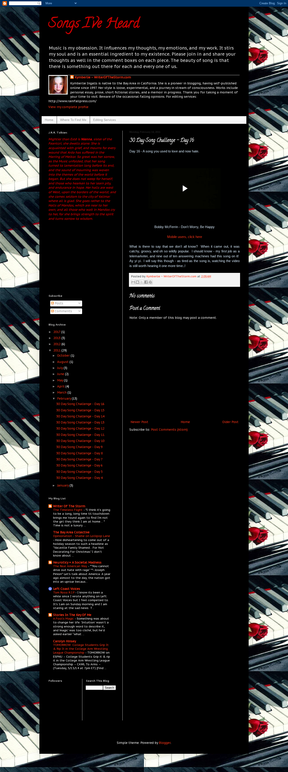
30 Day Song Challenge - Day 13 (80, 422)
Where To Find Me (73, 120)
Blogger (165, 743)
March (62, 392)
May (60, 380)
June (61, 374)
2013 (57, 338)
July (60, 368)
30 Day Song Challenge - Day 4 (79, 478)
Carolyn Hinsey (64, 641)
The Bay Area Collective (71, 532)
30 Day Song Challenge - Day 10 (80, 441)
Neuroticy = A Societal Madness (77, 562)
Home (49, 120)
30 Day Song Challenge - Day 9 (79, 447)
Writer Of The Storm (69, 506)
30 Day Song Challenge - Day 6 (79, 465)
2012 (57, 344)
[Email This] (133, 282)
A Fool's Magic (64, 618)
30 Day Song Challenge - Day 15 (80, 410)
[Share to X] (142, 282)
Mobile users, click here (184, 237)
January (63, 485)
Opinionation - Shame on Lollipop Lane (81, 536)
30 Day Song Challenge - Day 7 (79, 459)
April (61, 386)
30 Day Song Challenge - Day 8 (79, 453)
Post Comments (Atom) (169, 430)
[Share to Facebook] (146, 282)
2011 (57, 350)
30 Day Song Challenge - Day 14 (80, 416)
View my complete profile (68, 107)
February (64, 398)
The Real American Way (70, 566)
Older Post (230, 422)
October (64, 355)
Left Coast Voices (66, 589)
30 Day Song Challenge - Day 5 (79, 472)
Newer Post (139, 422)
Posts (58, 303)
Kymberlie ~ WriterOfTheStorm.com (103, 77)
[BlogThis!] (137, 282)
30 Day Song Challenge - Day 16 (80, 404)
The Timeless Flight (68, 510)
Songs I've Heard (93, 24)
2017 (57, 332)
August (63, 362)
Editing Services (104, 120)
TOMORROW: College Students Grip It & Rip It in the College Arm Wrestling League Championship (81, 649)
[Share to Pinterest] (150, 282)
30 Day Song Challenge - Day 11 (80, 435)
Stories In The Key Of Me (72, 615)
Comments (63, 311)
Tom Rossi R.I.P (64, 592)
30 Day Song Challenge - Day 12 (80, 428)
